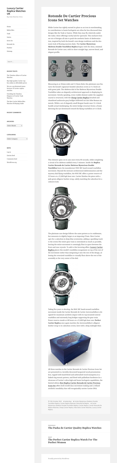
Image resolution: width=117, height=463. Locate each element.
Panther (9, 48)
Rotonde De (10, 44)
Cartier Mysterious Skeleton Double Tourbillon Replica (72, 404)
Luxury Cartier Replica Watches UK (16, 11)
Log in (9, 152)
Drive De (10, 41)
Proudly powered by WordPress (58, 458)
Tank (8, 34)
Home (9, 27)
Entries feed (11, 155)
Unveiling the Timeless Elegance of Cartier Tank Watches (15, 96)
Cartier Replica (83, 405)
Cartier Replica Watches (68, 403)
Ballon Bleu (10, 30)
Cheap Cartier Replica (80, 98)
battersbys (68, 401)
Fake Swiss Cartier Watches (83, 407)
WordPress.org (12, 162)
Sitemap (9, 51)
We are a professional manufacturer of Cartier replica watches (16, 88)
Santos (9, 37)
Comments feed (12, 159)
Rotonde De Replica (82, 403)
